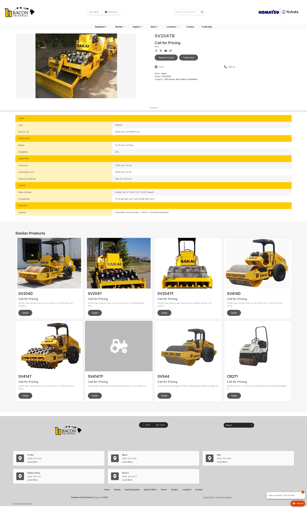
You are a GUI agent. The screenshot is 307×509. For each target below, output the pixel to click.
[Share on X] (160, 50)
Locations (186, 489)
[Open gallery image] (76, 65)
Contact (190, 27)
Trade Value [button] (188, 57)
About (164, 489)
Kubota (117, 489)
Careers (174, 489)
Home (106, 489)
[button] (94, 12)
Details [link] (25, 313)
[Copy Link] (170, 50)
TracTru (98, 497)
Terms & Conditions (224, 497)
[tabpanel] (84, 66)
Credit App (207, 27)
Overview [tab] (153, 108)
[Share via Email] (165, 50)
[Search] (251, 425)
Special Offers (150, 489)
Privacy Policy (209, 497)
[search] (202, 12)
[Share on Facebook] (156, 50)
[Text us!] (298, 503)
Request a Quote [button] (166, 57)
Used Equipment (132, 489)
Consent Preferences (22, 504)
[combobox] (189, 12)
